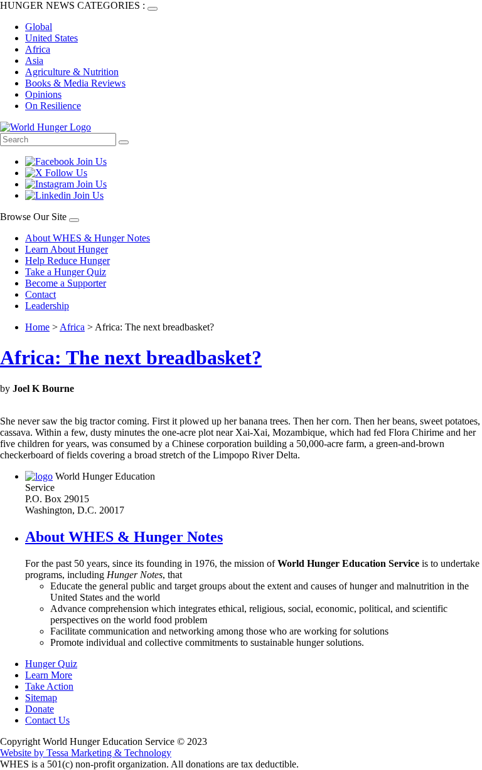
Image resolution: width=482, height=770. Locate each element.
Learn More (48, 675)
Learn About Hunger (66, 249)
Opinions (43, 94)
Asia (34, 60)
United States (51, 38)
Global (38, 26)
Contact (40, 294)
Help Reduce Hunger (67, 260)
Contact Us (47, 720)
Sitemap (41, 697)
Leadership (47, 305)
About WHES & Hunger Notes (87, 238)
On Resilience (53, 105)
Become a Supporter (65, 283)
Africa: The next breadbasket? (131, 357)
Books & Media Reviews (75, 83)
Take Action (49, 686)
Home (37, 327)
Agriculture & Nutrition (72, 71)
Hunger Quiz (51, 663)
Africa (37, 49)
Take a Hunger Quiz (65, 271)
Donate (39, 709)
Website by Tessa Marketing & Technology (85, 752)
